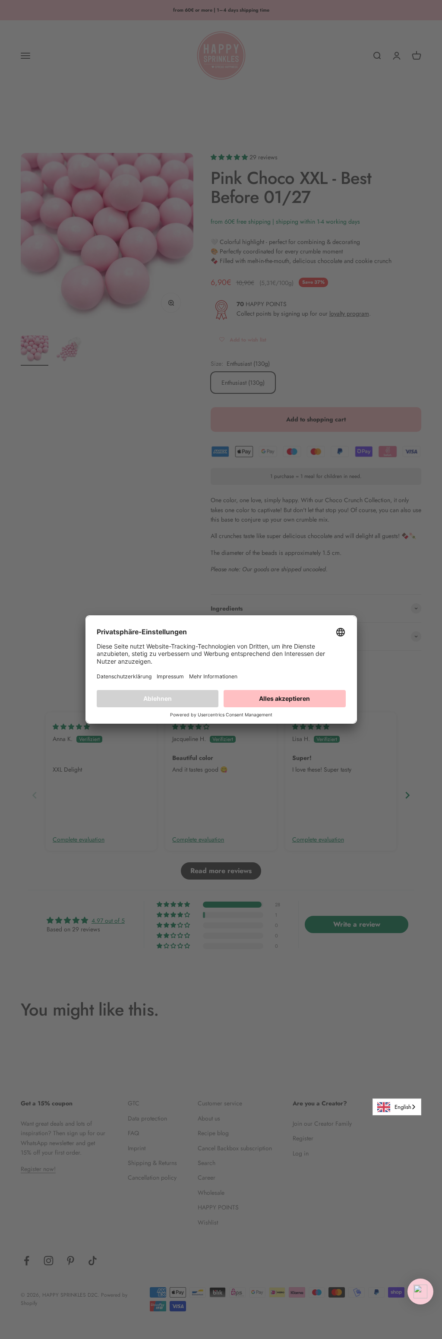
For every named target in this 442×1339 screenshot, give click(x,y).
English (403, 1107)
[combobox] (397, 1106)
